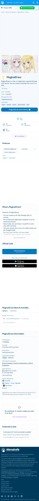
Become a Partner (6, 490)
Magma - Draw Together (12, 383)
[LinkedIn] (21, 496)
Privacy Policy (5, 484)
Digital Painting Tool (7, 99)
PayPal (16, 477)
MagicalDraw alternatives (18, 110)
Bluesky (16, 473)
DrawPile (7, 381)
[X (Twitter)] (5, 496)
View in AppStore (7, 375)
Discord (22, 472)
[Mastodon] (8, 496)
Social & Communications (20, 363)
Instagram (28, 473)
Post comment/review (19, 417)
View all (4, 388)
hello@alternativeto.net (8, 472)
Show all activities (10, 322)
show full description (19, 237)
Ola (13, 458)
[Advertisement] (19, 34)
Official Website (19, 251)
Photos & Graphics (7, 363)
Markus (19, 458)
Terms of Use (5, 482)
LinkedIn (3, 475)
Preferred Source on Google (9, 492)
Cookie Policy (5, 486)
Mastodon (11, 473)
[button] (4, 88)
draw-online (12, 158)
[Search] (33, 2)
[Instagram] (18, 496)
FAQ (2, 480)
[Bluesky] (12, 496)
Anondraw (8, 385)
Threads (22, 473)
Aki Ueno (6, 342)
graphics (5, 158)
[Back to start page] (2, 2)
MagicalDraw (16, 318)
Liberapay (9, 477)
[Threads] (15, 496)
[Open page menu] (37, 2)
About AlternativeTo (7, 488)
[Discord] (2, 496)
